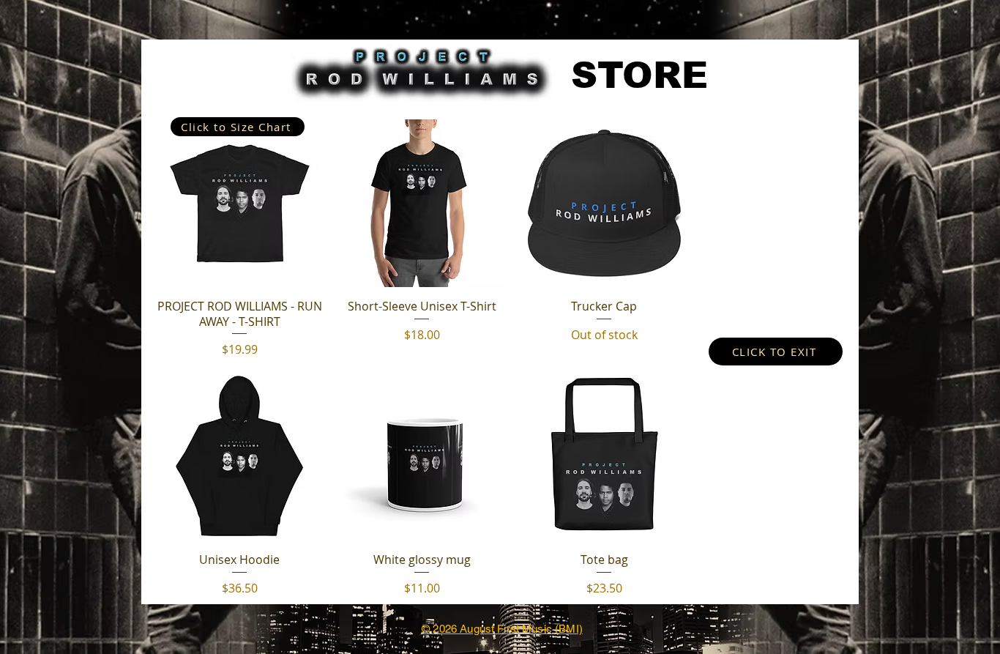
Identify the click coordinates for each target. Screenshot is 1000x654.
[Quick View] (240, 203)
